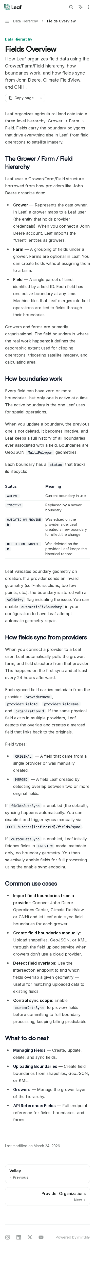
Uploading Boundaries (35, 1066)
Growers (21, 1089)
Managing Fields (29, 1050)
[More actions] (88, 7)
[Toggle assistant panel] (80, 7)
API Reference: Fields (34, 1105)
